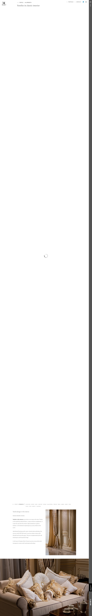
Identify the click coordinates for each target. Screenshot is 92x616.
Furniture (40, 504)
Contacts (78, 1)
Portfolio (70, 1)
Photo (30, 506)
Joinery (66, 504)
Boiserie (32, 504)
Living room (28, 504)
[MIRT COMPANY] (4, 4)
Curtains (44, 504)
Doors (36, 504)
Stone (69, 504)
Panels (59, 504)
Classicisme (38, 506)
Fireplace (55, 504)
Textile (21, 2)
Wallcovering (50, 504)
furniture (21, 531)
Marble (62, 504)
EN (86, 1)
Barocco (34, 506)
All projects (28, 2)
